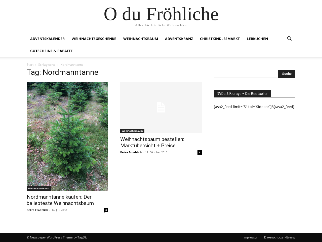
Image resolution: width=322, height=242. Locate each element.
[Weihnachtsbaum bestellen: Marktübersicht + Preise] (161, 107)
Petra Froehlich (37, 210)
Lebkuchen (257, 38)
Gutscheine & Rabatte (51, 50)
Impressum (251, 237)
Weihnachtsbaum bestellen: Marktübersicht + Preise (152, 142)
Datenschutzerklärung (279, 237)
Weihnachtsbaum (140, 38)
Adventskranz (179, 38)
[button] (289, 39)
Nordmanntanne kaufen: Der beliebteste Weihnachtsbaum (60, 200)
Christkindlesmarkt (220, 38)
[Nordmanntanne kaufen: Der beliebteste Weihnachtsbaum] (67, 136)
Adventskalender (47, 38)
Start (30, 64)
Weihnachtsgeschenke (94, 38)
